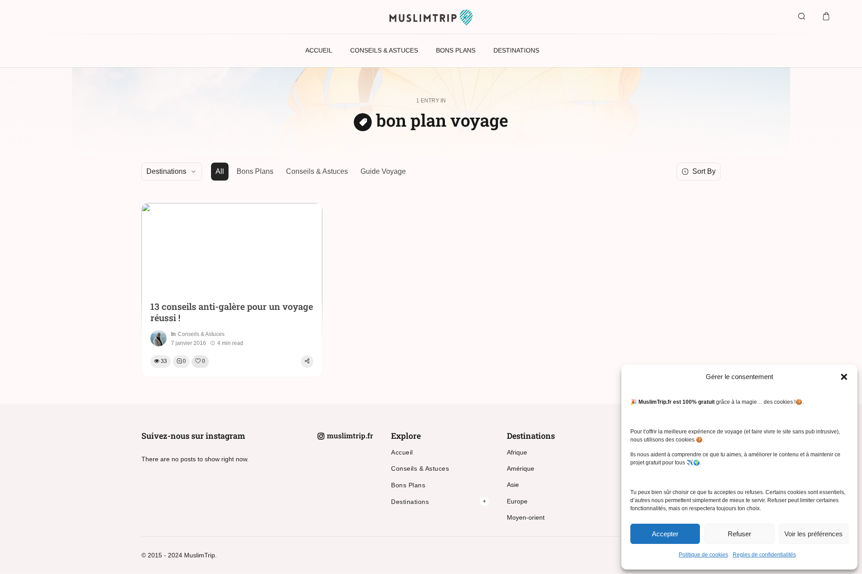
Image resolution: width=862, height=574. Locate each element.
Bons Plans (255, 171)
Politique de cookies (703, 555)
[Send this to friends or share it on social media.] (307, 361)
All (220, 171)
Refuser (739, 534)
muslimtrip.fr (350, 435)
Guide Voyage (383, 171)
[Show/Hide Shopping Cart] (826, 17)
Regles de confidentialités (764, 555)
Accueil (402, 452)
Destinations (410, 501)
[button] (844, 376)
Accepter (665, 534)
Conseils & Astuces (317, 171)
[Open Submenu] (484, 501)
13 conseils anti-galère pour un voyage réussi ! (231, 312)
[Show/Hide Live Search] (801, 17)
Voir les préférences (813, 534)
